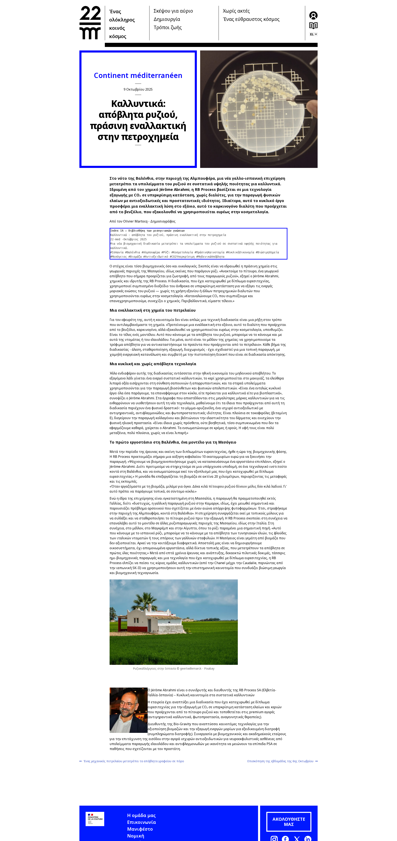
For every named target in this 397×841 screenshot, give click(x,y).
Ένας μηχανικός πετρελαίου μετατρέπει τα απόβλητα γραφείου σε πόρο (133, 761)
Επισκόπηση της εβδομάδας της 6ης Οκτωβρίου (280, 761)
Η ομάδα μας (141, 815)
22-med (90, 22)
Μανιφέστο (140, 829)
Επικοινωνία (141, 822)
